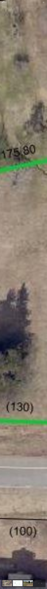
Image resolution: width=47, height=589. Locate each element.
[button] (7, 583)
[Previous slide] (39, 583)
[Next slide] (42, 583)
